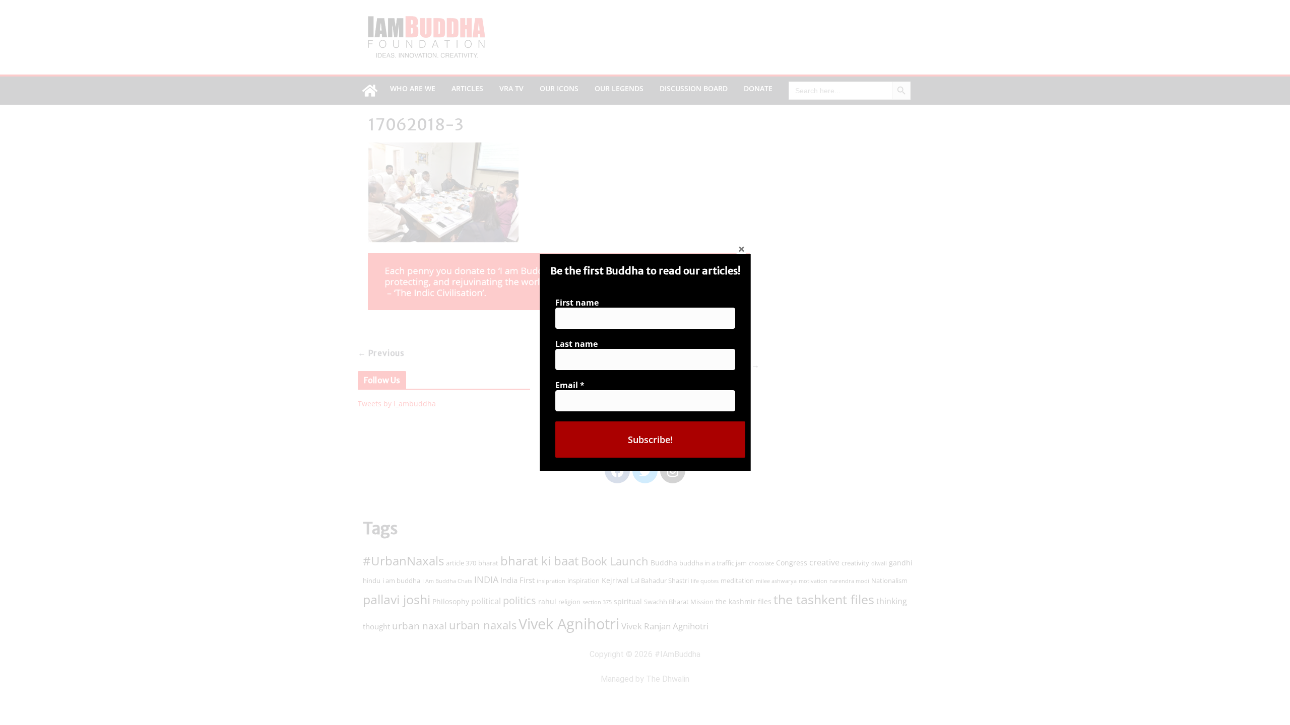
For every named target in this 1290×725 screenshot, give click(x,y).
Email (570, 385)
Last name (576, 344)
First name (577, 303)
